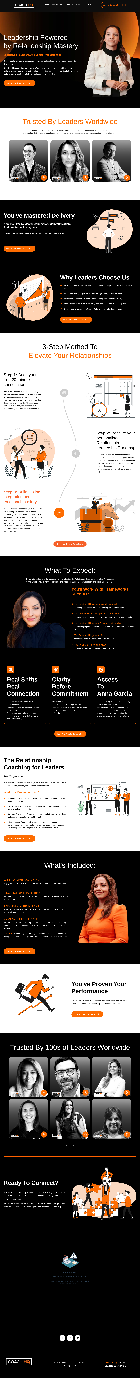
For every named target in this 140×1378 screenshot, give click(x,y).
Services (79, 5)
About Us (69, 5)
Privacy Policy (70, 1366)
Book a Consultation (112, 5)
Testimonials (57, 5)
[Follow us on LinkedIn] (77, 1338)
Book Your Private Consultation (19, 83)
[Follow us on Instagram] (70, 1338)
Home (46, 5)
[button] (66, 189)
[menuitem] (46, 5)
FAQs (89, 5)
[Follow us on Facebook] (62, 1338)
